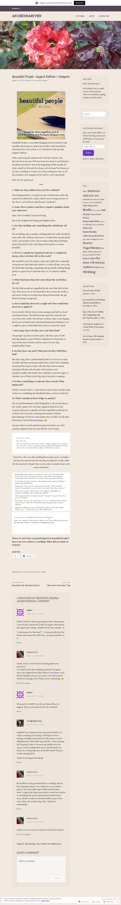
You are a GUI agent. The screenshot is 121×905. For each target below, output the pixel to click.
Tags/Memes (35, 572)
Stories (87, 243)
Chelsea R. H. (29, 80)
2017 (85, 191)
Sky (18, 146)
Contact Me (104, 16)
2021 (91, 195)
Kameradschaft (91, 221)
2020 (86, 195)
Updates (88, 267)
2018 (91, 191)
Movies (101, 225)
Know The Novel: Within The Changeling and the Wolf (93, 315)
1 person (27, 683)
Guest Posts (96, 214)
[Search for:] (94, 114)
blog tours (93, 205)
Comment (57, 878)
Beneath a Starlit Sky (89, 202)
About (91, 16)
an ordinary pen (26, 16)
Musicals (87, 228)
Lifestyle (88, 225)
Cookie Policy (45, 901)
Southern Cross (97, 239)
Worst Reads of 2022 (91, 291)
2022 (97, 196)
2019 (97, 191)
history (86, 218)
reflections (88, 236)
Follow (88, 153)
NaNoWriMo (90, 231)
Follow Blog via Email (93, 128)
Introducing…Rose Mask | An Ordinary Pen (43, 844)
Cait (65, 143)
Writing (44, 80)
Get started (79, 3)
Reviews (99, 235)
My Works (80, 16)
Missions (95, 224)
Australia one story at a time (94, 199)
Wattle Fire (98, 267)
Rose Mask (26, 572)
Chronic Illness (96, 210)
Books (19, 572)
